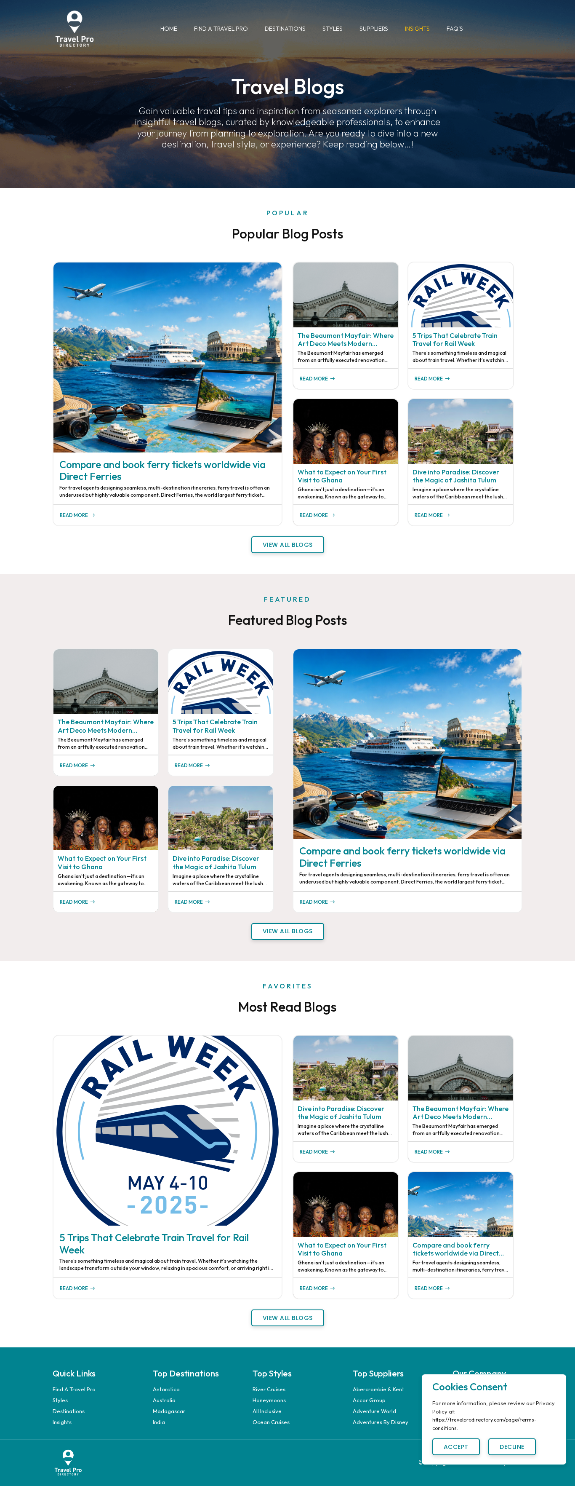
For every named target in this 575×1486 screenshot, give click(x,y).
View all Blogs (288, 545)
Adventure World (374, 1411)
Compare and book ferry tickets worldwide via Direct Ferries (162, 470)
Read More (74, 515)
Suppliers (373, 28)
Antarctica (166, 1389)
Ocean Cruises (271, 1422)
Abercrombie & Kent (378, 1389)
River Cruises (269, 1389)
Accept (456, 1447)
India (159, 1422)
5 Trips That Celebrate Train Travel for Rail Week (455, 340)
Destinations (285, 28)
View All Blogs (288, 931)
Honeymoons (269, 1400)
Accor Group (369, 1400)
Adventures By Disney (380, 1422)
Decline (512, 1447)
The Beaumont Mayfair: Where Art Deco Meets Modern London (346, 340)
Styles (332, 28)
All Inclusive (267, 1411)
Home (168, 28)
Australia (164, 1400)
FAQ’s (455, 28)
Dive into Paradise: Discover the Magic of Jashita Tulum (456, 476)
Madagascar (169, 1411)
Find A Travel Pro (221, 28)
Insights (417, 28)
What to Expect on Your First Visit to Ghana (342, 476)
